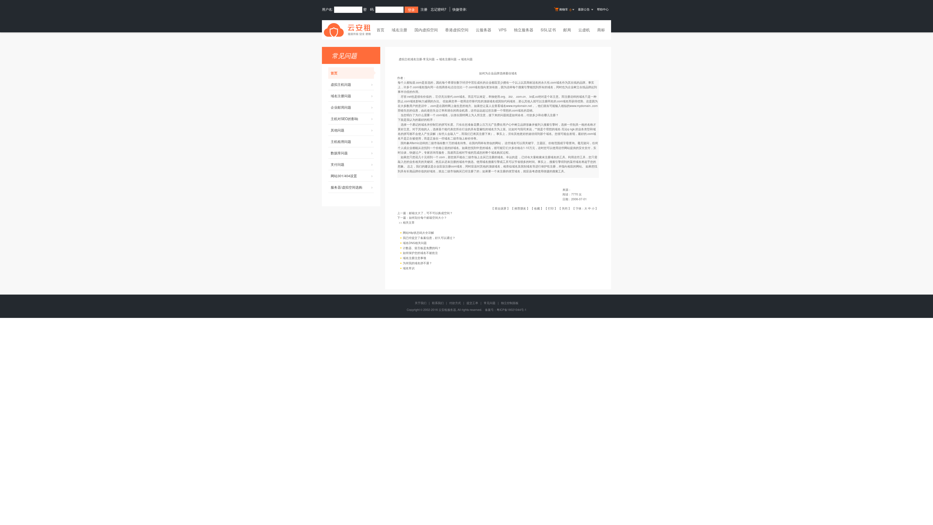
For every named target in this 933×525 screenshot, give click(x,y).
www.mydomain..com (584, 106)
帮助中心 (603, 9)
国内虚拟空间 (426, 30)
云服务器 (483, 30)
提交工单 (472, 303)
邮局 (567, 30)
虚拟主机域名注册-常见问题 (417, 59)
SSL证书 (548, 30)
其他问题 (337, 130)
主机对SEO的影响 (344, 118)
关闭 (565, 208)
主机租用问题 (341, 141)
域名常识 (409, 268)
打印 (551, 208)
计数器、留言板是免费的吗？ (422, 248)
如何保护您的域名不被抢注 (420, 253)
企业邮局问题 (341, 107)
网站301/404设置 (344, 175)
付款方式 (455, 303)
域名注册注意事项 (414, 258)
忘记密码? (438, 9)
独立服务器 (523, 30)
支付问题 (337, 164)
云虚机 (584, 30)
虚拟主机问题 (341, 84)
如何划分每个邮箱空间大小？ (428, 217)
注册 (424, 9)
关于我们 (420, 303)
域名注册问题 (341, 95)
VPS (503, 30)
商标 (601, 30)
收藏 (537, 208)
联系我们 (438, 303)
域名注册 (399, 30)
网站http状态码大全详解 (418, 232)
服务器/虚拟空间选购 (346, 187)
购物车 (565, 9)
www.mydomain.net (519, 106)
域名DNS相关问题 (415, 243)
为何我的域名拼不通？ (417, 263)
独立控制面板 (509, 303)
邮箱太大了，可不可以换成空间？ (431, 213)
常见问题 (489, 303)
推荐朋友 (520, 208)
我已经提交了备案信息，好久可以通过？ (429, 238)
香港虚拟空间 (456, 30)
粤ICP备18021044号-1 (512, 309)
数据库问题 (339, 152)
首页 (380, 30)
